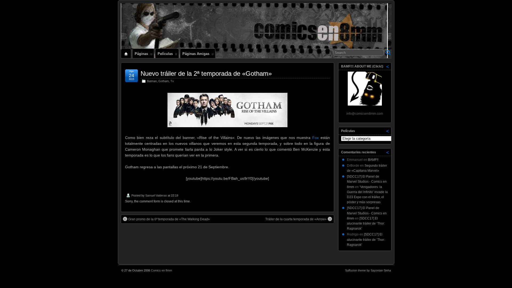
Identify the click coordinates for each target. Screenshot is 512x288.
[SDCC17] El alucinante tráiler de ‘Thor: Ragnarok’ (366, 223)
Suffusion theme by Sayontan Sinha (368, 270)
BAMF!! (373, 160)
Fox (315, 137)
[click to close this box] (387, 66)
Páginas (141, 54)
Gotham (163, 81)
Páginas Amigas (195, 54)
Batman (152, 81)
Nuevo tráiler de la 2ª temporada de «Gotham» (206, 73)
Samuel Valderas (156, 195)
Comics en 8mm (161, 270)
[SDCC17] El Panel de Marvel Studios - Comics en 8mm (367, 182)
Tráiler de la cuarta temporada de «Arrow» (296, 219)
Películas (165, 54)
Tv (172, 81)
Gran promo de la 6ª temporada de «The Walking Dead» (169, 219)
